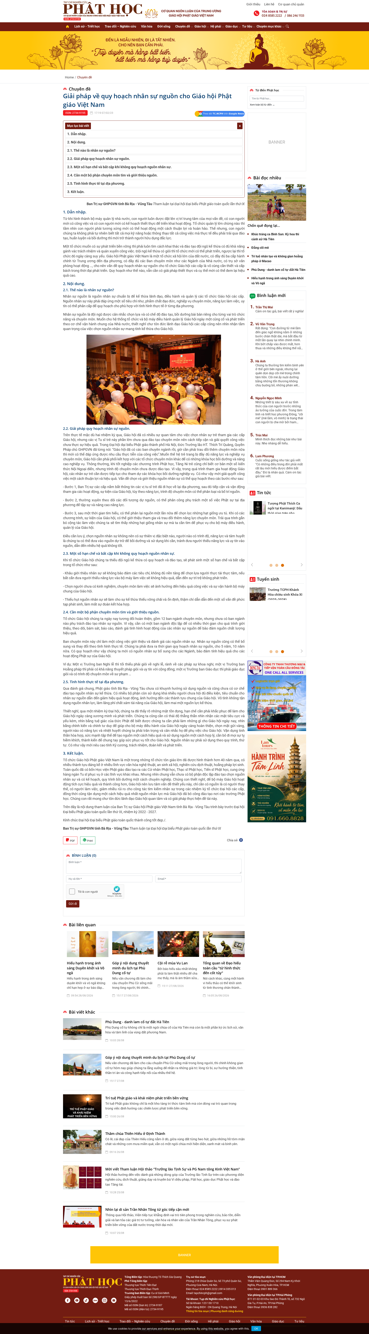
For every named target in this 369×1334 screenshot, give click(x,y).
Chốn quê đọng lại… (264, 225)
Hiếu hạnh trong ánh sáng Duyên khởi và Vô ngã (85, 968)
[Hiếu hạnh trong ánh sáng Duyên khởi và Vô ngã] (87, 944)
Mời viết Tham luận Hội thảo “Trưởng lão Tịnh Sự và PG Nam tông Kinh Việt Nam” (172, 1169)
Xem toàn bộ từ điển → (262, 104)
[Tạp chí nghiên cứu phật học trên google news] (219, 114)
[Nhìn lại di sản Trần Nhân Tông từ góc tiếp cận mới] (83, 1222)
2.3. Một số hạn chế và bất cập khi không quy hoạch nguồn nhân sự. (119, 167)
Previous (252, 564)
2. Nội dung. (76, 142)
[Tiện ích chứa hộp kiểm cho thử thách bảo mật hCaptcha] (95, 891)
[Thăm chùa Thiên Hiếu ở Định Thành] (83, 1144)
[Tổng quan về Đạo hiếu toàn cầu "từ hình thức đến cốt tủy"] (223, 944)
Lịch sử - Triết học (87, 26)
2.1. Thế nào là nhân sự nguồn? (91, 150)
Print (89, 840)
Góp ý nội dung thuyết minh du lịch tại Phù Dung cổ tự (130, 968)
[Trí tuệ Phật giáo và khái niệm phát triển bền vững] (83, 1108)
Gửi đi (73, 904)
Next (301, 564)
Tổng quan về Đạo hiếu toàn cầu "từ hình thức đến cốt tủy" (222, 968)
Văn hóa (146, 26)
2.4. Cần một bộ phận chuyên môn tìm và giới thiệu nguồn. (112, 175)
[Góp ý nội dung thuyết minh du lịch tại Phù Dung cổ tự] (133, 944)
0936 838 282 (269, 1307)
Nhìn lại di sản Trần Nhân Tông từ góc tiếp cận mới (147, 1209)
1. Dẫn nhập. (76, 134)
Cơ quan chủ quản (291, 4)
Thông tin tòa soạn (197, 1311)
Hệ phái (215, 26)
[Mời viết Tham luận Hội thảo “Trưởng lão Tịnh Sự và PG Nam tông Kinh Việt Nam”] (83, 1181)
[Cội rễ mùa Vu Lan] (178, 944)
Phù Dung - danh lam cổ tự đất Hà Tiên (137, 1022)
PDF (72, 840)
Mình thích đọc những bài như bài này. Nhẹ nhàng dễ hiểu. (278, 441)
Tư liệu (247, 26)
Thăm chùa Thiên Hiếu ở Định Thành (135, 1133)
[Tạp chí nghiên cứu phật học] (102, 10)
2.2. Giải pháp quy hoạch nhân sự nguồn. (98, 159)
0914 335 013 (227, 1289)
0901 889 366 (269, 1289)
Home (69, 77)
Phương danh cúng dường (227, 1311)
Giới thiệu (253, 4)
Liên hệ (269, 4)
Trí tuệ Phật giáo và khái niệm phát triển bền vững (146, 1098)
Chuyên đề (182, 26)
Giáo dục (231, 26)
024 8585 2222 (208, 1289)
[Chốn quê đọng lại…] (277, 202)
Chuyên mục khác (269, 26)
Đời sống (163, 26)
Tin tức (264, 492)
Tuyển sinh (268, 579)
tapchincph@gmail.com (208, 1293)
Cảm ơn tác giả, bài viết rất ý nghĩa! (279, 311)
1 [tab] (271, 565)
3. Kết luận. (76, 192)
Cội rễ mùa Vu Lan (173, 963)
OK (256, 1328)
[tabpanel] (87, 967)
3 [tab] (282, 565)
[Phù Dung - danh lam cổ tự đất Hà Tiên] (83, 1032)
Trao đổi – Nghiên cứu (120, 26)
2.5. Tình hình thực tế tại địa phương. (96, 183)
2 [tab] (277, 565)
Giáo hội (200, 26)
